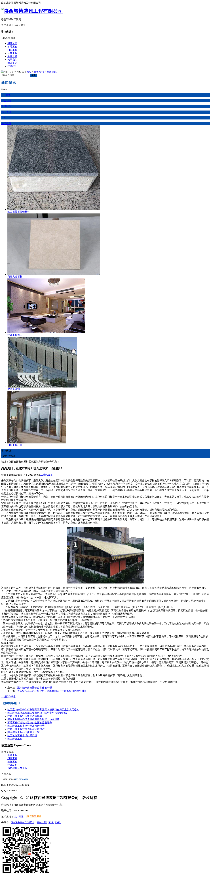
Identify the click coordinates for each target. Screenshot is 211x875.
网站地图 (42, 822)
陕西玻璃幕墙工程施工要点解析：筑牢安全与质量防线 (37, 712)
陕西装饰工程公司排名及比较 (23, 732)
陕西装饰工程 (14, 738)
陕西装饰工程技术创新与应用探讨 (25, 729)
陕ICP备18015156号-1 (22, 822)
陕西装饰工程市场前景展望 (22, 735)
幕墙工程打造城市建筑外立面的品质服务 (29, 722)
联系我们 (12, 66)
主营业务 (12, 56)
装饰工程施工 (14, 335)
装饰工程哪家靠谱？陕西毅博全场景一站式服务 (33, 719)
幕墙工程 (12, 46)
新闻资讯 (12, 63)
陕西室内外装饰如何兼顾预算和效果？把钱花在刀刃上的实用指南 (43, 709)
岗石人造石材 (14, 276)
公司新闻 (6, 95)
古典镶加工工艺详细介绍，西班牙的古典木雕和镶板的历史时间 (52, 691)
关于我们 (12, 59)
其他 (3, 117)
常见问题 (6, 106)
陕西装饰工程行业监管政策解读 (24, 716)
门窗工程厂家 (14, 445)
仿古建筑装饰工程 (17, 768)
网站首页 (12, 43)
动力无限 (18, 816)
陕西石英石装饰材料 (18, 211)
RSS (51, 822)
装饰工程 (12, 53)
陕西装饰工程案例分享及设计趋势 (25, 725)
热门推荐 (6, 123)
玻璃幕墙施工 (14, 389)
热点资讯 (52, 71)
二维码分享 (46, 474)
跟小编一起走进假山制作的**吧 (34, 687)
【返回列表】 (8, 696)
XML (58, 822)
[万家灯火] (33, 816)
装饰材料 (12, 765)
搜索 (34, 75)
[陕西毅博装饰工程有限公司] (32, 11)
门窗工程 (12, 50)
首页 (29, 71)
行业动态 (6, 100)
